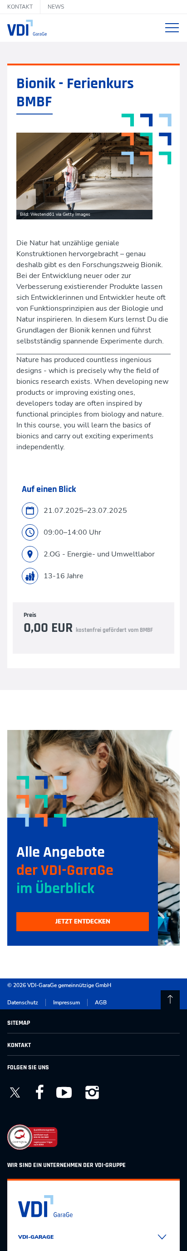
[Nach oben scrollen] (170, 999)
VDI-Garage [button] (36, 1237)
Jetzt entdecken (82, 922)
